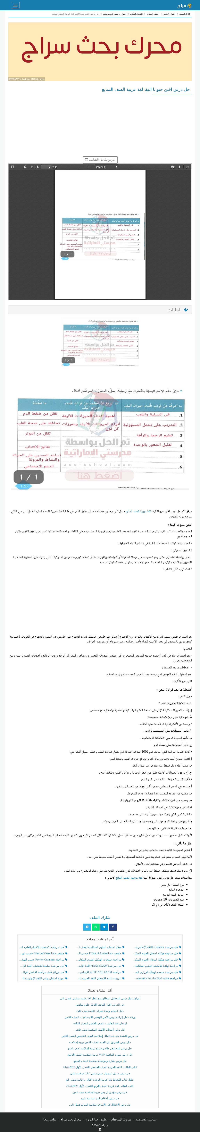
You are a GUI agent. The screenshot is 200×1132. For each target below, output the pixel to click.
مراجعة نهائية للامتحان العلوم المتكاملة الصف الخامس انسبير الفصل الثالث (156, 965)
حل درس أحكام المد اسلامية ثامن (100, 1098)
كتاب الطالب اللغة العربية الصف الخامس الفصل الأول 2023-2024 (100, 1067)
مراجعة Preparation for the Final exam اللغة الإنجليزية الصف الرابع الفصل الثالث (156, 978)
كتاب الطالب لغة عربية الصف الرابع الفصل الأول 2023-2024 (100, 1086)
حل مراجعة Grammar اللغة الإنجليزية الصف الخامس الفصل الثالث (156, 947)
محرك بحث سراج (71, 1119)
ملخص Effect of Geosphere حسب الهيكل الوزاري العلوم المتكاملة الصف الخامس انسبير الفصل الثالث (42, 953)
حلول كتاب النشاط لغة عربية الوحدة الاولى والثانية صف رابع (100, 1079)
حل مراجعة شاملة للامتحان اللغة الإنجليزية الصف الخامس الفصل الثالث (42, 965)
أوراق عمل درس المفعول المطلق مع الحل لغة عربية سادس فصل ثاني (100, 998)
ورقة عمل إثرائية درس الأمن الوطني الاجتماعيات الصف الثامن (100, 1017)
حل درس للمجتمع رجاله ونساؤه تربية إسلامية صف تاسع (100, 1048)
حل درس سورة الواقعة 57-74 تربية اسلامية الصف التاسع (100, 1054)
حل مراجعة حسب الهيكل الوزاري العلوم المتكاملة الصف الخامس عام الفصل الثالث (156, 972)
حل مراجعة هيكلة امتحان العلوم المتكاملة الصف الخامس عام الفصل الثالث (156, 959)
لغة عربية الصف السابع (132, 511)
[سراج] (184, 5)
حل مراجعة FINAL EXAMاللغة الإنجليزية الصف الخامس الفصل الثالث (99, 965)
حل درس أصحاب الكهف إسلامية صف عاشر (100, 1029)
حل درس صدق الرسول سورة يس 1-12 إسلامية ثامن (100, 1073)
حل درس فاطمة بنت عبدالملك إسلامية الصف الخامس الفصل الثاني (100, 1036)
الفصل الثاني (136, 14)
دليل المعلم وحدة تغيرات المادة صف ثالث (100, 1011)
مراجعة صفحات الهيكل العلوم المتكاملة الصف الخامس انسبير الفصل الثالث (99, 959)
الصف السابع (153, 14)
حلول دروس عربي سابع (114, 14)
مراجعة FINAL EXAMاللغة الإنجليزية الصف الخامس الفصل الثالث (99, 972)
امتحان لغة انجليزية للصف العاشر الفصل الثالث (100, 1023)
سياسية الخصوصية (146, 1119)
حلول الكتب (169, 14)
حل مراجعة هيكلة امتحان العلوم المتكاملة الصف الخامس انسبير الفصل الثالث (156, 953)
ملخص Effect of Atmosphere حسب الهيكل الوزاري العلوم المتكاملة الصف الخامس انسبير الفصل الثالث (99, 953)
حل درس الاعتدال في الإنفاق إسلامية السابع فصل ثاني (100, 1104)
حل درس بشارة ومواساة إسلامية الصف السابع (100, 1061)
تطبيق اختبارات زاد (96, 1119)
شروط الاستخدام (121, 1119)
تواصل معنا (49, 1119)
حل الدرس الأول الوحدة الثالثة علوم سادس (100, 1004)
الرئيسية (183, 14)
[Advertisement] (100, 125)
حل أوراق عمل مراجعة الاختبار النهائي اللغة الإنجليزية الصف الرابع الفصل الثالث (42, 972)
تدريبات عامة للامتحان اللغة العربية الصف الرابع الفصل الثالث (99, 978)
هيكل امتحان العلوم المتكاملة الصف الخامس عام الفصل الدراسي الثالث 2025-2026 (99, 947)
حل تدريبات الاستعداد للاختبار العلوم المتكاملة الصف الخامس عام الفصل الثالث (42, 947)
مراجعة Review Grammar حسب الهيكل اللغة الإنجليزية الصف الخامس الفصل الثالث (42, 959)
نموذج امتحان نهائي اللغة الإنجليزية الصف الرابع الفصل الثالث (42, 978)
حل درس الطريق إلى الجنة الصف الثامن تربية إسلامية (100, 1042)
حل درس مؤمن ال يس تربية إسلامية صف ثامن (100, 1092)
